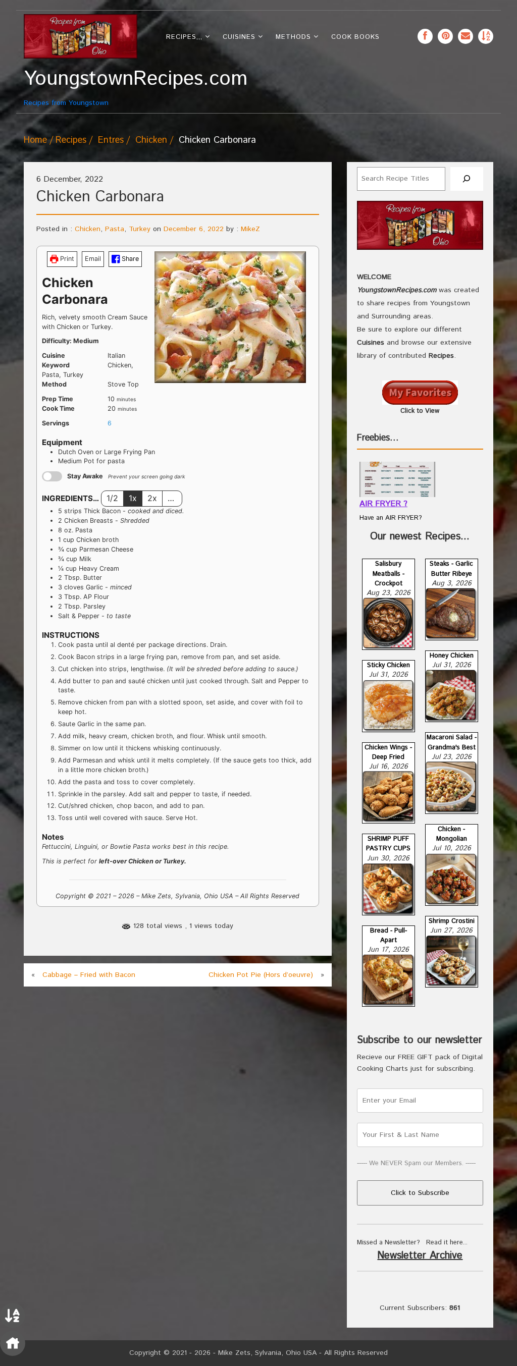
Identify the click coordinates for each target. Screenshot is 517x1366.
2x (152, 498)
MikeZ (250, 229)
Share (129, 258)
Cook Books (355, 37)
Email (93, 258)
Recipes (71, 140)
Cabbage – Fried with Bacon (88, 975)
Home (35, 140)
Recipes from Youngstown (80, 87)
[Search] (466, 179)
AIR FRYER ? (383, 504)
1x (133, 498)
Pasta (114, 229)
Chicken (151, 140)
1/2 (112, 498)
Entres (111, 140)
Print (66, 258)
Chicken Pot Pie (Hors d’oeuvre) (261, 975)
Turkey (139, 229)
